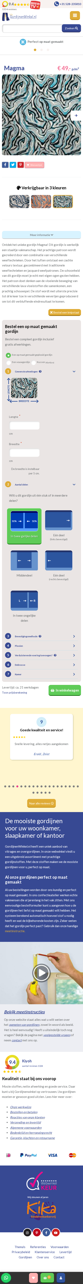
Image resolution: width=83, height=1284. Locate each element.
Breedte (14, 444)
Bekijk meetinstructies (24, 1011)
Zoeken (70, 28)
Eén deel (58, 535)
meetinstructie (15, 931)
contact (17, 1040)
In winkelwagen (67, 690)
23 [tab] (46, 795)
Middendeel (24, 575)
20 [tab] (33, 795)
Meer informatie (40, 235)
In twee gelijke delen (24, 536)
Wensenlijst (36, 165)
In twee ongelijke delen (24, 618)
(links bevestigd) (58, 539)
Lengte (14, 416)
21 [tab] (37, 795)
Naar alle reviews (40, 803)
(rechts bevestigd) (58, 579)
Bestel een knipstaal (66, 312)
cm (11, 433)
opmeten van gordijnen (24, 1024)
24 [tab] (50, 795)
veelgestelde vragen (56, 1035)
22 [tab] (41, 795)
